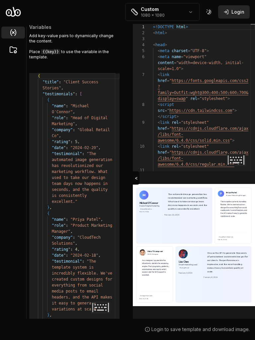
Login (237, 12)
